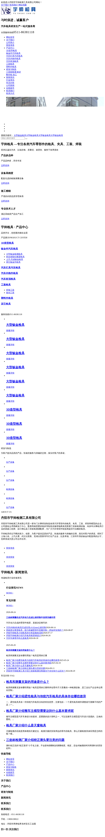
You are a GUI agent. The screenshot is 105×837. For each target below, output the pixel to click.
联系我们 (14, 5)
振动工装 (10, 377)
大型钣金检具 (20, 214)
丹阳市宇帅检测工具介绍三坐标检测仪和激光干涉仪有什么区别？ (36, 793)
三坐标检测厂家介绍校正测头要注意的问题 (25, 790)
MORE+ (9, 715)
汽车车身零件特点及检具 (17, 760)
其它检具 (6, 388)
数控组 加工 (11, 75)
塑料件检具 (11, 67)
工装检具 (10, 64)
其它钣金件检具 (13, 347)
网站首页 (10, 37)
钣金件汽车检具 (13, 53)
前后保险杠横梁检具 (15, 341)
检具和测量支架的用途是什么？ (20, 772)
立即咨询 (5, 244)
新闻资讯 (10, 77)
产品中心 (10, 48)
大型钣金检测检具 (14, 338)
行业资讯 (10, 80)
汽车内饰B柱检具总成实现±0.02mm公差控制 (26, 749)
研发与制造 (11, 69)
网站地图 (22, 5)
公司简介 (10, 42)
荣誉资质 (10, 45)
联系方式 (10, 93)
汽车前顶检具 (12, 61)
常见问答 (10, 83)
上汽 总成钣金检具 (14, 344)
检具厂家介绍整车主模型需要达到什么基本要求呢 (28, 785)
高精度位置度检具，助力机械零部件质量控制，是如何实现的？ (35, 752)
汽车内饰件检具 (13, 58)
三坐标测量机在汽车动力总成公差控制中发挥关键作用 (30, 739)
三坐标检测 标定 (13, 72)
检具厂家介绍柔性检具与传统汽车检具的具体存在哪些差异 (32, 782)
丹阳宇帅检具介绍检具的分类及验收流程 (24, 754)
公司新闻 (10, 85)
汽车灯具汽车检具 (14, 56)
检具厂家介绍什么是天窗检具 (19, 787)
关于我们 (5, 5)
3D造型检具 (11, 50)
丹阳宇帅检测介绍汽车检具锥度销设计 (23, 757)
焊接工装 (10, 374)
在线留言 (10, 88)
